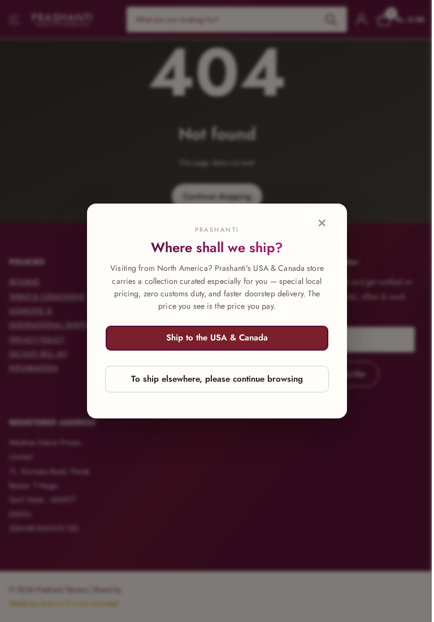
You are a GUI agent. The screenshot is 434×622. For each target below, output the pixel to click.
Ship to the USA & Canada (217, 337)
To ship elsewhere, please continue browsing (217, 379)
